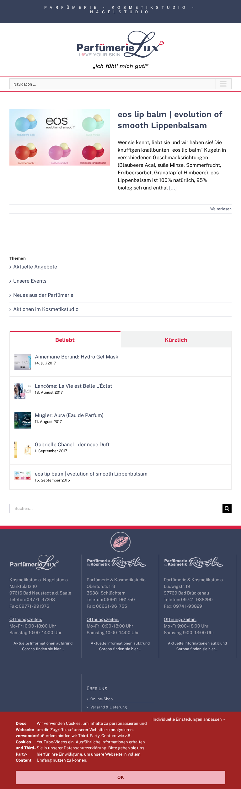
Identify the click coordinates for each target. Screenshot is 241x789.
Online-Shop (101, 699)
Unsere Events (29, 281)
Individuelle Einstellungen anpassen (188, 719)
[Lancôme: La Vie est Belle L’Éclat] (22, 387)
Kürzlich (176, 339)
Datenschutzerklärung (85, 748)
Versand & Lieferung (108, 707)
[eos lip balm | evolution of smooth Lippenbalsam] (59, 137)
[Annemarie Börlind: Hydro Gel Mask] (22, 357)
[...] (173, 188)
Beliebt (65, 339)
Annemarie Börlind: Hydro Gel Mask (76, 357)
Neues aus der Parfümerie (43, 295)
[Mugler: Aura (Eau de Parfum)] (22, 416)
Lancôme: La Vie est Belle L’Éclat (73, 386)
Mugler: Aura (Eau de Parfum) (69, 415)
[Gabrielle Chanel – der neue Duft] (22, 445)
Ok (120, 777)
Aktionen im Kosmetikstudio (45, 309)
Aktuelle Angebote (35, 267)
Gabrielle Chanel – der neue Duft (72, 445)
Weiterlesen (221, 209)
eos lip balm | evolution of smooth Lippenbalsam (59, 126)
